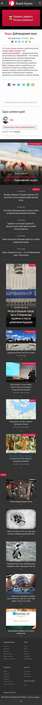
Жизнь (32, 38)
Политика (27, 656)
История (32, 265)
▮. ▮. (24, 355)
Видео (8, 33)
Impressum (27, 674)
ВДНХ (4, 65)
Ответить (17, 132)
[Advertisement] (21, 95)
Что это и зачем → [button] (33, 697)
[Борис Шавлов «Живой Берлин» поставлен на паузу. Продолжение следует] (21, 184)
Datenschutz (27, 676)
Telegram (6, 676)
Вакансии (6, 649)
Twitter (5, 671)
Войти (26, 685)
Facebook (6, 674)
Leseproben (27, 671)
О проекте (6, 646)
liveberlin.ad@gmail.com (30, 102)
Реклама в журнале (9, 659)
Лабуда (3, 475)
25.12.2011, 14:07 (7, 132)
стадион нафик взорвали (12, 51)
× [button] (21, 701)
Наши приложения (9, 684)
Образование (28, 659)
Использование (8, 654)
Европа (32, 401)
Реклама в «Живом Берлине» (13, 102)
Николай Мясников (14, 38)
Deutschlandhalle (14, 53)
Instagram (6, 679)
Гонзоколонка (30, 332)
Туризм (26, 651)
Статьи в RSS (7, 681)
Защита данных (8, 656)
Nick (11, 120)
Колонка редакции (35, 144)
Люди (25, 646)
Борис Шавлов (24, 392)
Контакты (6, 651)
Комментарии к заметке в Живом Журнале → (20, 127)
